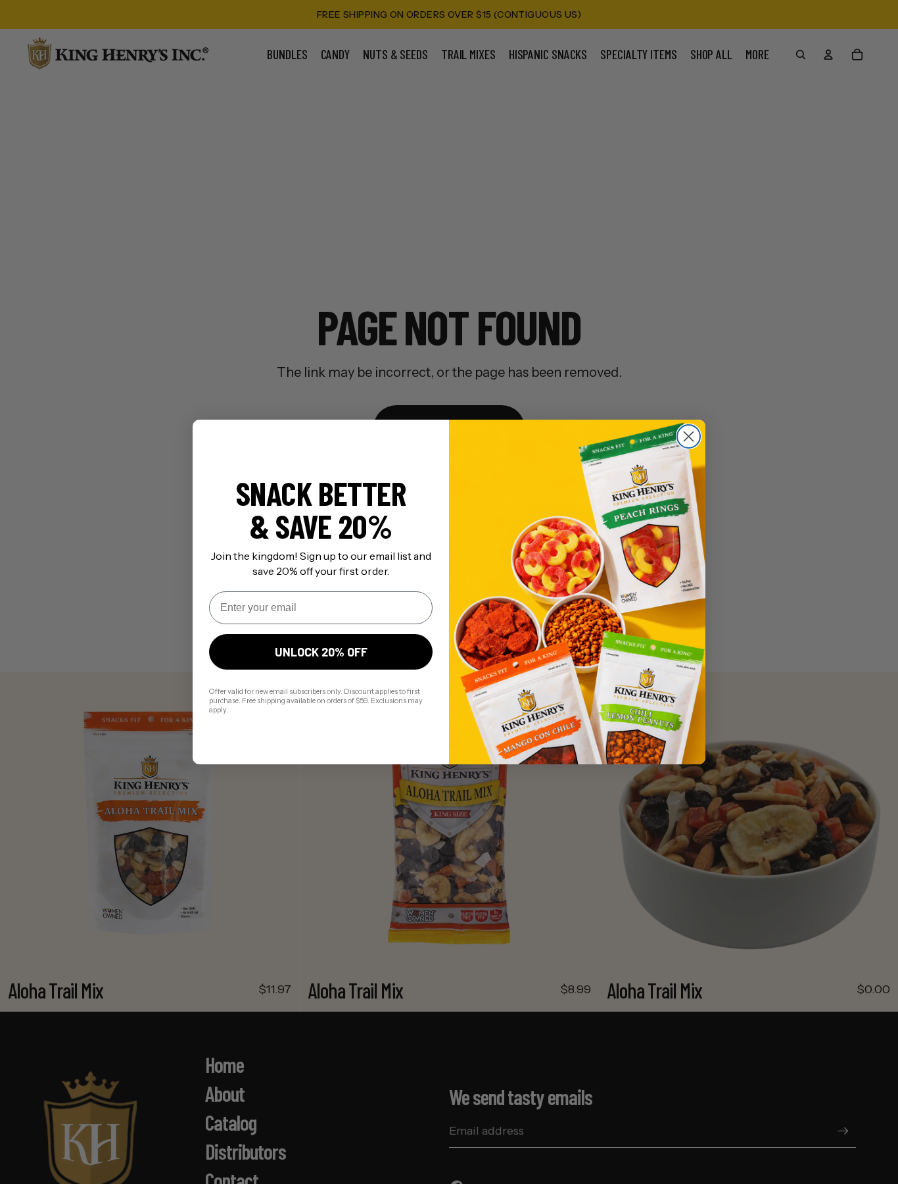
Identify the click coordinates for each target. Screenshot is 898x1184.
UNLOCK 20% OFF (321, 652)
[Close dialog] (688, 436)
